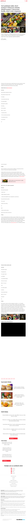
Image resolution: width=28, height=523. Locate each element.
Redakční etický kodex (13, 480)
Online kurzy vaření (13, 476)
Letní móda (7, 491)
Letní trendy (10, 491)
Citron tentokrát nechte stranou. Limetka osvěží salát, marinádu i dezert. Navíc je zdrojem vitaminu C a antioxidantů (13, 515)
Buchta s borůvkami (8, 497)
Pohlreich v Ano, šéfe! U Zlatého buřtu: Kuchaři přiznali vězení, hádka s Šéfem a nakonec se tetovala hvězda (13, 513)
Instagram (13, 469)
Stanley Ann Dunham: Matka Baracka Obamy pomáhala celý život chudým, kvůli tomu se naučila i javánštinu (12, 502)
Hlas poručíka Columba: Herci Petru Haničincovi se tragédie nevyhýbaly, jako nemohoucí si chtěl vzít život (13, 506)
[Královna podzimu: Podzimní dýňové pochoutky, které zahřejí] (7, 390)
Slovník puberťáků (11, 490)
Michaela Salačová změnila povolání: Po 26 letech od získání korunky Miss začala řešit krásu (12, 504)
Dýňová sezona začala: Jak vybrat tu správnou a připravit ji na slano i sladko (19, 396)
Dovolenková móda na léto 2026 (4, 494)
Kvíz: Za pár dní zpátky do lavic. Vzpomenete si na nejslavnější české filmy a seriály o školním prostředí (13, 511)
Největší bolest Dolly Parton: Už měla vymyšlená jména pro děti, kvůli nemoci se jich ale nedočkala (7, 455)
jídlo (11, 378)
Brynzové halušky (3, 497)
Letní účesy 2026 (11, 494)
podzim (9, 378)
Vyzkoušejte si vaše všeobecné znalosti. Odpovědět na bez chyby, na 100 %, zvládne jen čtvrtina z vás (13, 512)
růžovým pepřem (21, 176)
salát (13, 378)
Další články (11, 438)
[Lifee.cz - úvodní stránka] (3, 1)
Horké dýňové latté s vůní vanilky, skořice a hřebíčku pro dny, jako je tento (19, 404)
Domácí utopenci (13, 497)
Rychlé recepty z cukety (22, 496)
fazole (6, 378)
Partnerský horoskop (16, 490)
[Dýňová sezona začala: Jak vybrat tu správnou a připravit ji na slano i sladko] (7, 398)
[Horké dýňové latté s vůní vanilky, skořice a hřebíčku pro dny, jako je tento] (7, 406)
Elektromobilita (20, 494)
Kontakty (13, 477)
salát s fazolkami (9, 87)
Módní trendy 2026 (3, 491)
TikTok (13, 471)
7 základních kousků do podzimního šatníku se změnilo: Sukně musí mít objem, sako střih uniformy (13, 500)
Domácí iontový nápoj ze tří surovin (14, 496)
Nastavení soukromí (13, 486)
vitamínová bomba (13, 222)
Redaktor (4, 39)
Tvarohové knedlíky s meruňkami (20, 497)
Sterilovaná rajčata (7, 496)
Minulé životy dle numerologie (14, 493)
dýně (4, 378)
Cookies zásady (13, 483)
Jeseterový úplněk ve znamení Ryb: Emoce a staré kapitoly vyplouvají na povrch (10, 509)
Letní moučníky (15, 494)
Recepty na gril (14, 491)
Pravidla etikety (7, 490)
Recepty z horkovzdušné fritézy (4, 498)
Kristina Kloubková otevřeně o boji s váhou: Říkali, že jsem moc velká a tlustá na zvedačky (7, 443)
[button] (25, 1)
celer (2, 378)
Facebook (13, 468)
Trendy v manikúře (7, 493)
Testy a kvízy (21, 490)
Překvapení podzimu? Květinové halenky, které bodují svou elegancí (9, 510)
